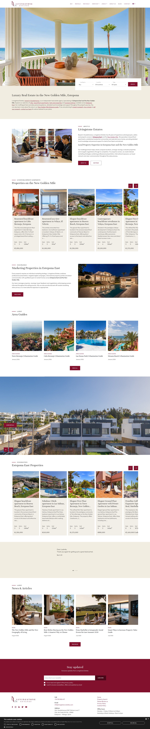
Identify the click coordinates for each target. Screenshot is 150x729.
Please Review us (102, 701)
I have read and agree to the (59, 682)
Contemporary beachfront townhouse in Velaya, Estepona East (109, 221)
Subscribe (101, 678)
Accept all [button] (110, 723)
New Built (86, 4)
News (13, 627)
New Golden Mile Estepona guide (48, 107)
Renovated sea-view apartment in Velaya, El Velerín (52, 221)
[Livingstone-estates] (23, 699)
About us (113, 4)
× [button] (148, 718)
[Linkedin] (19, 707)
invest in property (78, 107)
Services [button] (95, 4)
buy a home (87, 107)
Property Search (102, 699)
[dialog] (75, 723)
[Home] (22, 4)
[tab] (73, 570)
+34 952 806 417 (60, 699)
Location (98, 82)
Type (114, 82)
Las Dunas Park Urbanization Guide (89, 356)
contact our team (26, 109)
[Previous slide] (6, 449)
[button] (134, 3)
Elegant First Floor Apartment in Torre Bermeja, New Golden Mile (135, 223)
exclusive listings (70, 103)
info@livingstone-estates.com (64, 705)
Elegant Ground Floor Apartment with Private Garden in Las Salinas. (108, 504)
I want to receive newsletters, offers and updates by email (64, 685)
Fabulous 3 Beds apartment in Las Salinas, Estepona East (53, 504)
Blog (120, 4)
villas (31, 103)
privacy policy (68, 682)
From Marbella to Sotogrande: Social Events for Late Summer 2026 (89, 631)
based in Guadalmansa (32, 101)
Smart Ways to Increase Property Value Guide (122, 631)
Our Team (96, 163)
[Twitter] (23, 707)
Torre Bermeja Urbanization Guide (25, 356)
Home (99, 697)
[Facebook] (13, 707)
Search (133, 84)
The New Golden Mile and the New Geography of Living (25, 631)
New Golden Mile (112, 137)
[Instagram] (16, 707)
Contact (127, 4)
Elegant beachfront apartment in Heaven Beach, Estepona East (79, 221)
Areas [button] (104, 4)
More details (10, 425)
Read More (17, 294)
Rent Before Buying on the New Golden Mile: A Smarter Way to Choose (58, 631)
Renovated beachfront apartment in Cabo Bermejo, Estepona (24, 221)
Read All (75, 368)
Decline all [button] (133, 723)
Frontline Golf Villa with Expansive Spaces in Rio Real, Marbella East (136, 504)
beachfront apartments (41, 103)
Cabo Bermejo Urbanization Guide (57, 356)
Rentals (78, 4)
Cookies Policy (101, 706)
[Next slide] (136, 186)
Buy (71, 4)
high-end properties (55, 103)
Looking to (82, 82)
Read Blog (75, 644)
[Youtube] (26, 707)
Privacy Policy (101, 703)
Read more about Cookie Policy (75, 721)
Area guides (16, 353)
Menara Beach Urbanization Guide (121, 356)
